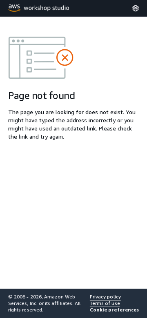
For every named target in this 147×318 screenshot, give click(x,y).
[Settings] (135, 8)
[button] (114, 310)
